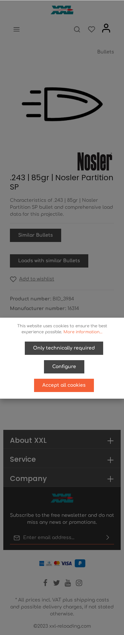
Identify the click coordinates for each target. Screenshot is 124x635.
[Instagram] (79, 585)
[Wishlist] (91, 29)
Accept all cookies (64, 385)
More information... (83, 332)
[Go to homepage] (62, 10)
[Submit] (108, 537)
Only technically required (64, 348)
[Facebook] (46, 585)
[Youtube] (68, 585)
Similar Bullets (35, 235)
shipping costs (91, 599)
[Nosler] (94, 161)
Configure (64, 366)
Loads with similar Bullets (49, 260)
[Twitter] (57, 585)
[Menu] (16, 29)
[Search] (77, 29)
